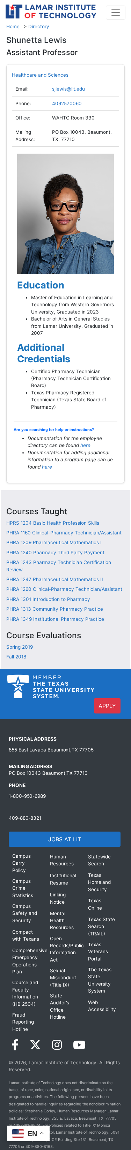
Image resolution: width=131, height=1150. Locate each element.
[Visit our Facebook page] (15, 1045)
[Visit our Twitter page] (35, 1045)
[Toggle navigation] (115, 13)
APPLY (107, 705)
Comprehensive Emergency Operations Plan (25, 961)
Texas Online (95, 904)
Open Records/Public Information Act (63, 949)
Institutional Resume (63, 879)
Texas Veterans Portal (98, 952)
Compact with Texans (25, 935)
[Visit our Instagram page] (57, 1045)
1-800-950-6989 (27, 796)
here (85, 445)
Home (13, 26)
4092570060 (67, 103)
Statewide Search (99, 860)
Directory (38, 26)
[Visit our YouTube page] (79, 1045)
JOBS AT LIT (64, 839)
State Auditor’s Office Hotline (59, 1006)
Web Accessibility (101, 1006)
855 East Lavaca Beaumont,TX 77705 (51, 749)
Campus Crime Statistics (22, 888)
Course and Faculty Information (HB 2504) (25, 993)
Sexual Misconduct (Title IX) (63, 978)
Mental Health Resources (62, 921)
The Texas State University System (99, 980)
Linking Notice (58, 898)
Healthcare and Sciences (40, 75)
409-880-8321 (25, 818)
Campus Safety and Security (24, 913)
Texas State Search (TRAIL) (101, 926)
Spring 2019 (19, 647)
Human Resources (62, 860)
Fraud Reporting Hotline (23, 1022)
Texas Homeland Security (99, 882)
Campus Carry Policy (21, 863)
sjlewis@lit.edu (68, 89)
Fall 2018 (16, 656)
